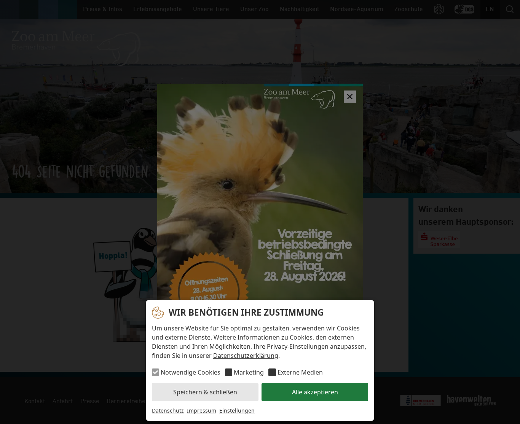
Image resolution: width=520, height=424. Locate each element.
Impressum (201, 410)
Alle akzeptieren (315, 392)
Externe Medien (300, 372)
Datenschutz (168, 410)
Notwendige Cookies (190, 372)
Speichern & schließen (205, 392)
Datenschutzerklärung (245, 355)
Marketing (249, 372)
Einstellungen (237, 410)
